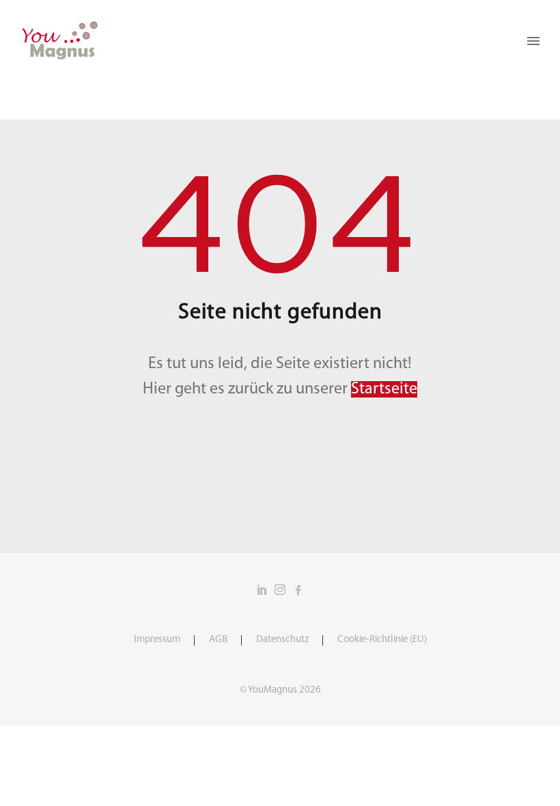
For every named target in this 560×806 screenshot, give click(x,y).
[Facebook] (297, 589)
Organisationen (439, 71)
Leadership (271, 71)
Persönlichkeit (171, 71)
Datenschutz (282, 640)
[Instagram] (280, 589)
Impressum (157, 640)
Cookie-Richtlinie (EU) (382, 640)
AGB (218, 640)
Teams (348, 71)
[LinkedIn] (262, 589)
